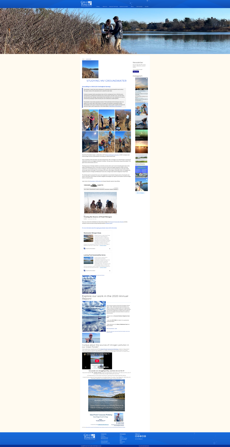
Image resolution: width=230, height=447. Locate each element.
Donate (146, 6)
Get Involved (139, 6)
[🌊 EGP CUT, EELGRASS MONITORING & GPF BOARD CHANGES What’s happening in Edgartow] (141, 121)
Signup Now (136, 71)
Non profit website (142, 445)
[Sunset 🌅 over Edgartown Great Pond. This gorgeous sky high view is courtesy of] (141, 147)
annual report (112, 331)
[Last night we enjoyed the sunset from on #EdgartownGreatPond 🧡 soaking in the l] (141, 84)
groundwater (95, 275)
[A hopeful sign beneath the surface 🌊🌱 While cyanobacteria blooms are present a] (141, 159)
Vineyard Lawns (108, 223)
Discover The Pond (113, 6)
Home (97, 6)
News (132, 6)
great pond (116, 331)
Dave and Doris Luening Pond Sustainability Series (94, 427)
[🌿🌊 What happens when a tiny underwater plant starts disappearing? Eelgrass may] (141, 134)
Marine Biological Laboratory (112, 154)
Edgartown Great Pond (105, 427)
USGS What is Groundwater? (115, 106)
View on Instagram (140, 192)
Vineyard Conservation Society (116, 221)
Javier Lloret (99, 275)
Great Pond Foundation (89, 275)
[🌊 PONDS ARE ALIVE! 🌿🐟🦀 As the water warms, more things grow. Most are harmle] (141, 96)
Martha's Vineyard (109, 332)
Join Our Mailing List (139, 438)
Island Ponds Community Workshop (109, 349)
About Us (105, 6)
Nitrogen (103, 275)
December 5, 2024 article (95, 181)
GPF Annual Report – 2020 (112, 328)
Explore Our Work (124, 6)
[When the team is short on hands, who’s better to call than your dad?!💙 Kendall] (141, 184)
